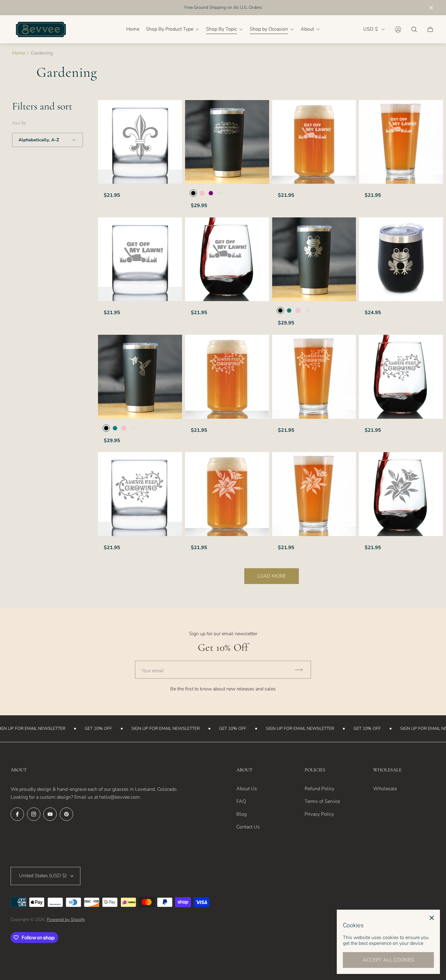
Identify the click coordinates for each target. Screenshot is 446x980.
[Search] (414, 29)
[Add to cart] (172, 109)
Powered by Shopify (66, 919)
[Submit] (301, 669)
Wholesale (385, 788)
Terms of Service (322, 801)
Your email (152, 670)
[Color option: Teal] (289, 310)
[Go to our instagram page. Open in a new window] (33, 814)
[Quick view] (259, 109)
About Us (246, 788)
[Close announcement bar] (430, 8)
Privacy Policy (319, 814)
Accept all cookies (388, 960)
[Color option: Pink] (202, 193)
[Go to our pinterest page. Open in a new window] (66, 814)
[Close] (431, 918)
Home (18, 53)
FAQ (241, 801)
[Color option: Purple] (211, 193)
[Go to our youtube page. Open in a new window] (50, 814)
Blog (241, 814)
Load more (271, 576)
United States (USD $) (43, 875)
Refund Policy (319, 788)
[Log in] (398, 29)
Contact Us (248, 827)
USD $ (370, 29)
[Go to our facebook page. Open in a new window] (17, 814)
